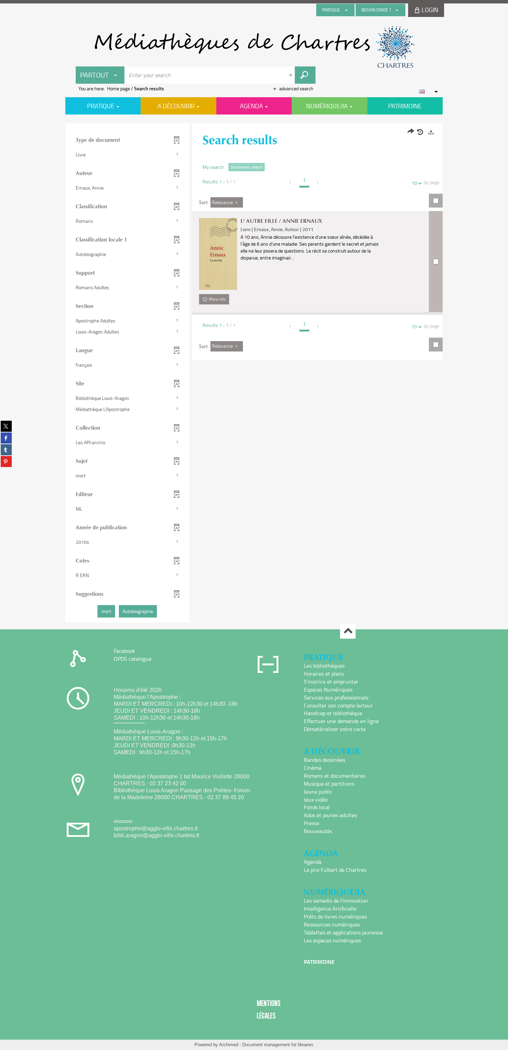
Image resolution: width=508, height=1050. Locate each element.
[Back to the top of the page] (348, 631)
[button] (127, 154)
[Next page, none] (318, 182)
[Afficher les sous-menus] (346, 10)
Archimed (228, 1044)
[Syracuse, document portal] (254, 47)
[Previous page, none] (290, 182)
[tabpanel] (254, 373)
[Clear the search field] (291, 75)
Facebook (124, 651)
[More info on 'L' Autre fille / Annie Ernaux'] (218, 254)
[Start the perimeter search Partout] (305, 75)
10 (414, 183)
